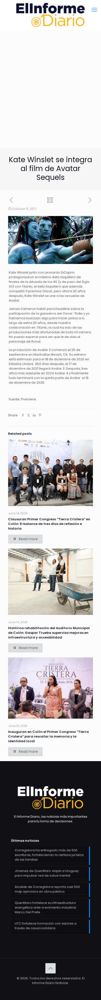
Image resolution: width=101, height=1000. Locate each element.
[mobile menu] (94, 10)
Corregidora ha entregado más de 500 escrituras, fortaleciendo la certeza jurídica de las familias (49, 855)
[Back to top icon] (50, 968)
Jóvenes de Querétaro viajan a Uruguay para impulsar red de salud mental (47, 873)
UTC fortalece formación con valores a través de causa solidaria (45, 925)
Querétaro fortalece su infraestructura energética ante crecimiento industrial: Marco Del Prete (46, 907)
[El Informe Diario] (50, 14)
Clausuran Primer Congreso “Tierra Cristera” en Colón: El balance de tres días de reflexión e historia (49, 524)
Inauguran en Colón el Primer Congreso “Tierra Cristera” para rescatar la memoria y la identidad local (48, 736)
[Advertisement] (50, 101)
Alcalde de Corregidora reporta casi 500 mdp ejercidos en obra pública (47, 889)
